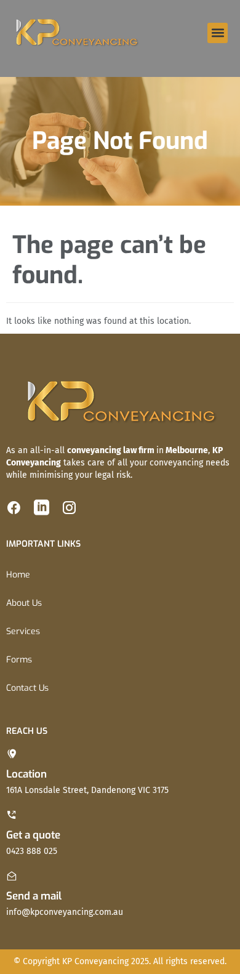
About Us (24, 603)
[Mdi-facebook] (14, 507)
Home (18, 575)
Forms (19, 660)
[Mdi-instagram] (69, 507)
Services (23, 631)
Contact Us (27, 688)
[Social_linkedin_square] (41, 507)
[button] (217, 33)
